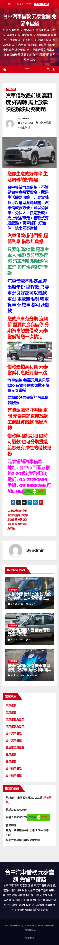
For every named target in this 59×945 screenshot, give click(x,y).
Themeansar (29, 930)
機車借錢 (29, 937)
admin (25, 118)
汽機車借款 (11, 89)
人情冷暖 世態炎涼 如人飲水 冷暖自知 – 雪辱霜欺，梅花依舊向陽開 (29, 598)
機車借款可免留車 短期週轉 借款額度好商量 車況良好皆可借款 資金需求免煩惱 (17, 519)
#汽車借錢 (24, 127)
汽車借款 (16, 235)
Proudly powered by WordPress (20, 925)
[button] (48, 69)
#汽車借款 (45, 122)
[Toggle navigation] (27, 69)
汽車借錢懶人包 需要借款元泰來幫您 (29, 631)
